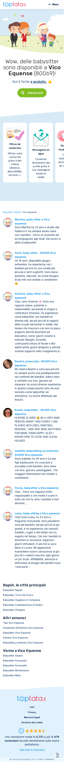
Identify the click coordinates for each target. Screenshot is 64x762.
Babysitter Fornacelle (15, 665)
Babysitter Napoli (12, 590)
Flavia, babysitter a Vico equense (36, 487)
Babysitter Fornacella (15, 660)
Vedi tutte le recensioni (32, 749)
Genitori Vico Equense (15, 637)
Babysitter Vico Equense (17, 632)
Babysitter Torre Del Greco (18, 594)
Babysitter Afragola (14, 609)
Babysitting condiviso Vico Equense (23, 642)
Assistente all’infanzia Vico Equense (23, 627)
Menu (55, 4)
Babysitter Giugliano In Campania (21, 599)
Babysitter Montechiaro (16, 670)
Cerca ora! (35, 93)
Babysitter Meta (12, 675)
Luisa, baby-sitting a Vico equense (37, 513)
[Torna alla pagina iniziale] (15, 4)
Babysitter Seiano (13, 655)
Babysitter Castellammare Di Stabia (22, 604)
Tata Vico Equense (13, 622)
